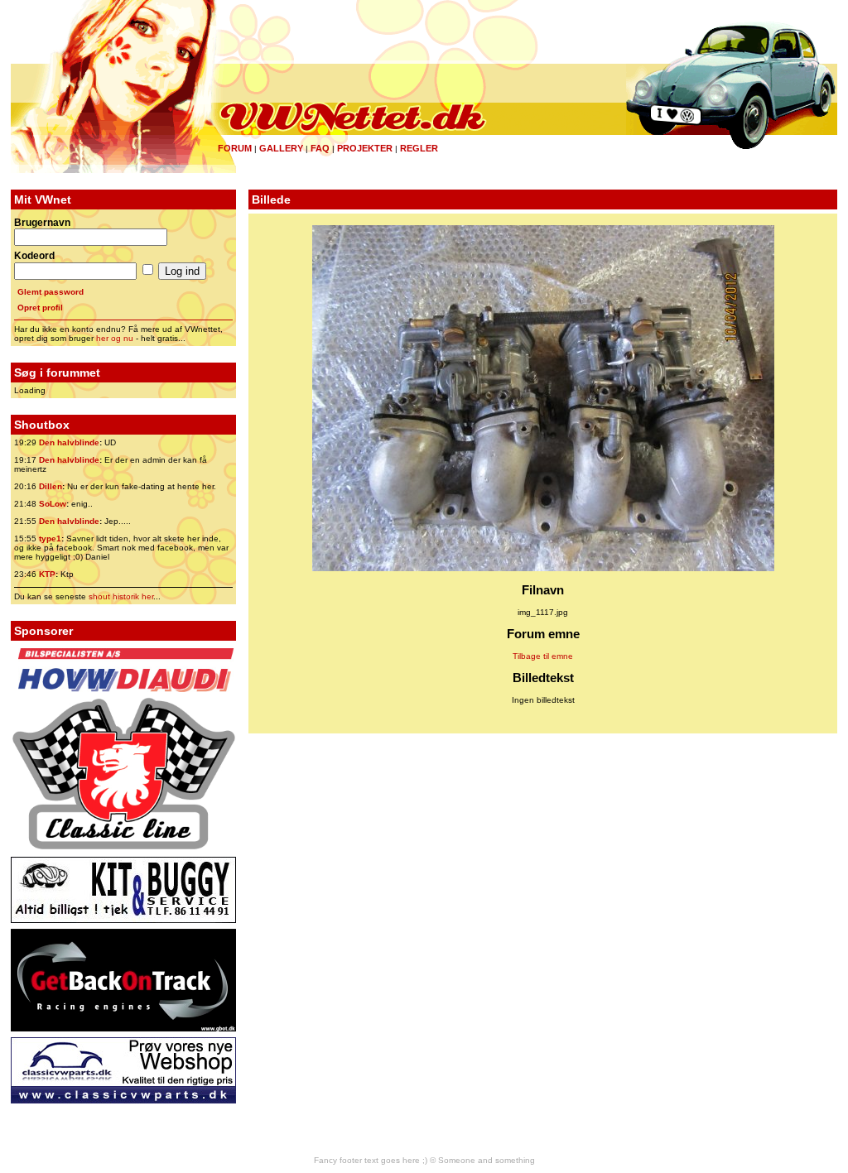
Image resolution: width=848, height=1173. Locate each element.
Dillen (50, 486)
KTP (47, 574)
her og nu (114, 338)
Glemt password (50, 291)
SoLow (52, 503)
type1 (50, 538)
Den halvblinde (69, 442)
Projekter (365, 148)
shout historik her (121, 596)
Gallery (281, 148)
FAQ (320, 148)
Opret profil (40, 307)
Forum (235, 148)
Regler (419, 148)
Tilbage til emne (543, 656)
